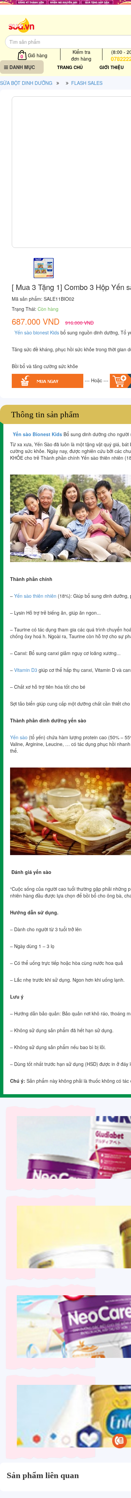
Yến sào (19, 737)
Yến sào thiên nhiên (35, 595)
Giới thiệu (111, 67)
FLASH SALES (86, 82)
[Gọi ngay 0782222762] (119, 1441)
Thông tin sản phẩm (45, 414)
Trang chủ (70, 67)
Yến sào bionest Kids (36, 332)
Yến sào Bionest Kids (36, 434)
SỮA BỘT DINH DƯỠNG (26, 82)
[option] (43, 266)
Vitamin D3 (25, 669)
